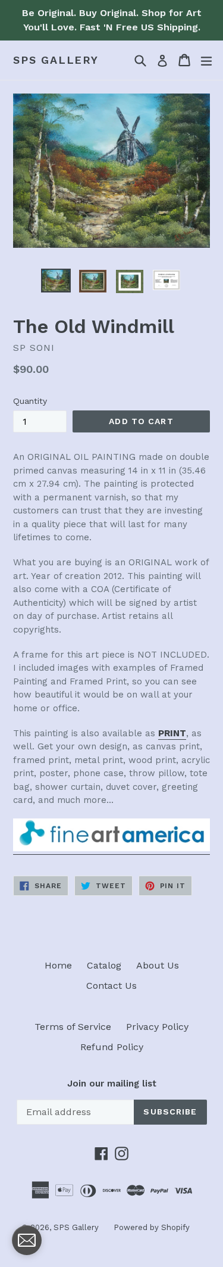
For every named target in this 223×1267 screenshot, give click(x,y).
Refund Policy (111, 1047)
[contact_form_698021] (27, 1240)
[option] (55, 280)
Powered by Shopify (152, 1227)
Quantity (30, 401)
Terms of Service (72, 1026)
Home (58, 965)
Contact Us (111, 985)
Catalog (104, 965)
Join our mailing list (111, 1083)
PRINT (172, 733)
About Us (157, 965)
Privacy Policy (157, 1026)
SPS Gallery (56, 60)
